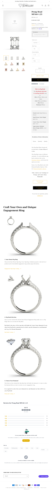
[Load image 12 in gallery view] (23, 69)
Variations (35, 32)
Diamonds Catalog (9, 394)
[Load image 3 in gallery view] (17, 58)
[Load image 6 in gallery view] (11, 63)
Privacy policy (36, 487)
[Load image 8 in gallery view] (23, 63)
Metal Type (34, 46)
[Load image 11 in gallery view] (17, 69)
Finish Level (34, 40)
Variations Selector (36, 160)
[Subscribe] (27, 476)
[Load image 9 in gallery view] (6, 69)
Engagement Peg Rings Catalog (12, 269)
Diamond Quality (35, 52)
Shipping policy (26, 489)
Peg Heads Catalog (9, 332)
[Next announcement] (49, 1)
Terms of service (43, 487)
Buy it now (40, 80)
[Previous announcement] (2, 1)
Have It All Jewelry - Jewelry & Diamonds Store (17, 487)
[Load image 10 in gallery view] (11, 69)
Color (33, 58)
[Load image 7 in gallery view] (17, 63)
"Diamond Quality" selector (39, 169)
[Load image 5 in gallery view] (6, 63)
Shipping (33, 25)
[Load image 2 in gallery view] (11, 58)
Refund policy (30, 487)
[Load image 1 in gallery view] (6, 58)
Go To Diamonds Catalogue (40, 187)
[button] (2, 5)
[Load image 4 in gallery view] (23, 58)
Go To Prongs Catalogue (40, 181)
